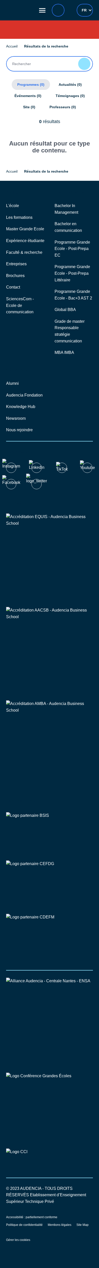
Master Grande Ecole (25, 229)
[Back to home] (20, 10)
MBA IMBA (64, 352)
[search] (58, 10)
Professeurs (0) (63, 107)
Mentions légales (59, 1225)
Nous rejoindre (19, 430)
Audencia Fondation (24, 395)
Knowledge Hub (20, 406)
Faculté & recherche (24, 252)
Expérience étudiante (25, 240)
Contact (13, 287)
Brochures (15, 275)
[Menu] (42, 10)
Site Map (82, 1225)
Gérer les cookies (18, 1240)
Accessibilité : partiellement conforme (31, 1217)
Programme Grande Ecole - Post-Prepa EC (72, 248)
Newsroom (16, 418)
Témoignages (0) (70, 96)
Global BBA (65, 309)
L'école (12, 206)
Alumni (12, 383)
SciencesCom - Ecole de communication (20, 305)
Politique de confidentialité (24, 1225)
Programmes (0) (30, 84)
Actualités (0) (70, 84)
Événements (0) (27, 96)
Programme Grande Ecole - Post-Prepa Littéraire (72, 273)
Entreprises (16, 264)
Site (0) (29, 107)
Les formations (19, 217)
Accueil (12, 46)
